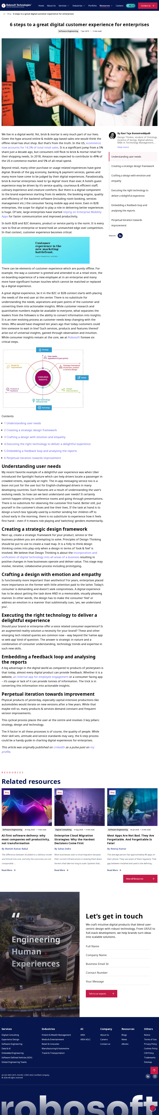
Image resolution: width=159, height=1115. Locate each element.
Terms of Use (150, 1039)
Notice (147, 1035)
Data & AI (6, 1048)
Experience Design (10, 1039)
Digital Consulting (10, 1035)
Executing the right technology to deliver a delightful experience (47, 444)
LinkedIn (59, 747)
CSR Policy (149, 1053)
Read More (7, 870)
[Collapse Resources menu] (111, 5)
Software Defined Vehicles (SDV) (17, 1057)
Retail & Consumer (50, 1044)
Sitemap (148, 1062)
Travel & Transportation (53, 1053)
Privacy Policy (150, 1044)
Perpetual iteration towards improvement (32, 458)
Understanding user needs (22, 423)
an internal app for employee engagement (41, 677)
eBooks (125, 1044)
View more (123, 147)
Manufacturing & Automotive (55, 1048)
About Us (104, 1035)
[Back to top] (154, 1070)
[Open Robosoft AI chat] (153, 1108)
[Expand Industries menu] (84, 5)
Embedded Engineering (13, 1053)
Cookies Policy (150, 1048)
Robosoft (74, 337)
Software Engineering (12, 1044)
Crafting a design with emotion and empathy (34, 437)
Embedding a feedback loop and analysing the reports (40, 451)
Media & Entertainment (53, 1039)
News (124, 1039)
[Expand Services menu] (68, 5)
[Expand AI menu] (133, 5)
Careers (104, 1039)
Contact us (105, 1044)
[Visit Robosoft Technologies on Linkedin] (147, 1076)
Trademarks (149, 1057)
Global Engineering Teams (14, 1062)
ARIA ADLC (85, 1039)
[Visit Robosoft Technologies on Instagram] (154, 1076)
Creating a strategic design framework (30, 430)
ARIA (82, 1035)
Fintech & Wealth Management (56, 1035)
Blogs (124, 1035)
